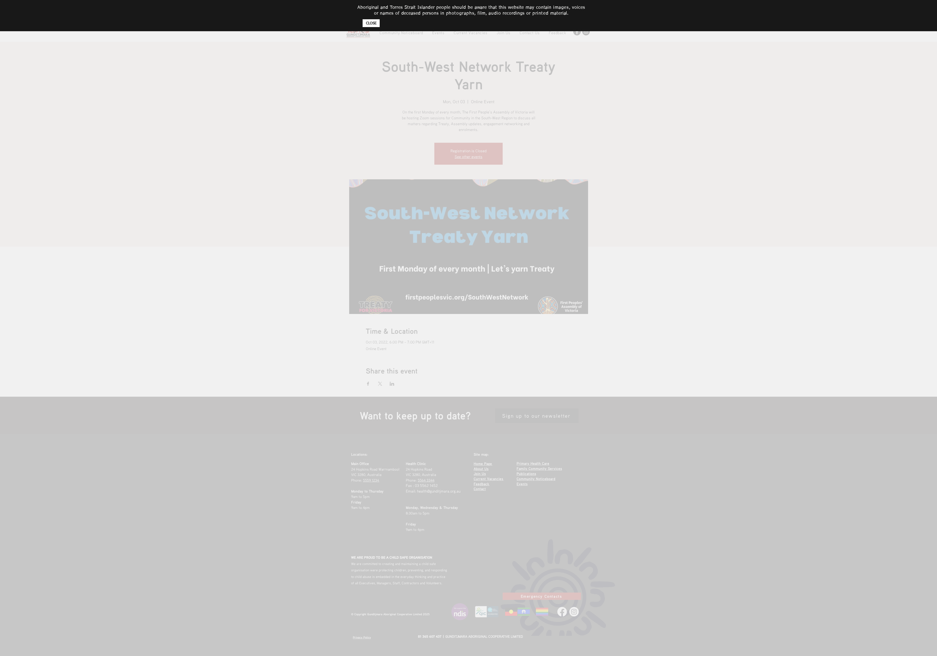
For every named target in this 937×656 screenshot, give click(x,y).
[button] (371, 23)
